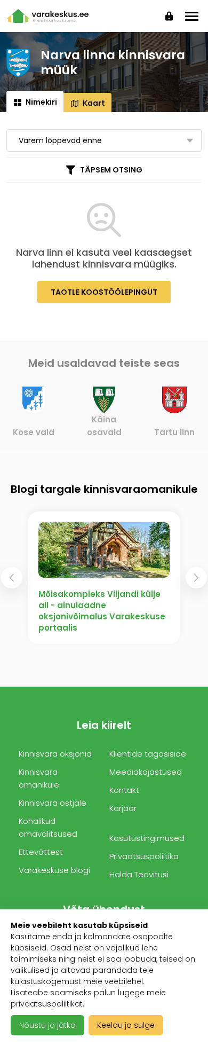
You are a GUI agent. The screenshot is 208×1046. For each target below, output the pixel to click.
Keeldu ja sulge (126, 1025)
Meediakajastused (145, 771)
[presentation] (11, 577)
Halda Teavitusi (139, 874)
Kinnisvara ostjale (52, 802)
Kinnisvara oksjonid (55, 753)
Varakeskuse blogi (54, 870)
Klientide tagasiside (147, 753)
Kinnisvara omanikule (39, 778)
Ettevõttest (41, 852)
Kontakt (124, 790)
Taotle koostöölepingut (104, 292)
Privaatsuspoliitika (144, 856)
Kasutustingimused (147, 838)
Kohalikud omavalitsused (48, 827)
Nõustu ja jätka (47, 1025)
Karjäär (123, 808)
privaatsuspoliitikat (47, 1003)
